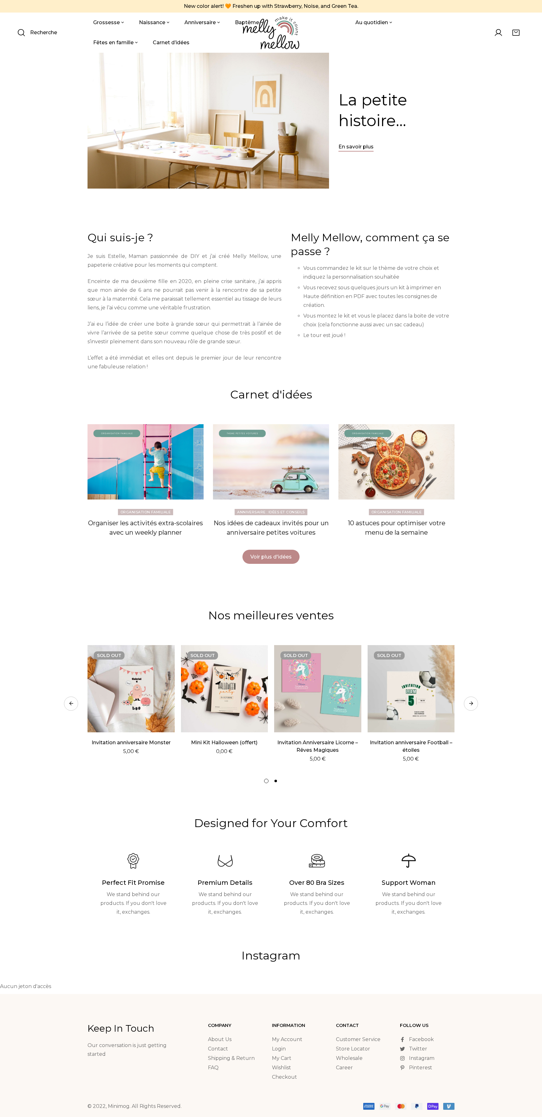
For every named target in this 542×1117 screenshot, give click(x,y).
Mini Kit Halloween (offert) (224, 743)
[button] (356, 147)
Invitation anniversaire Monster (131, 743)
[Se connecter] (498, 32)
